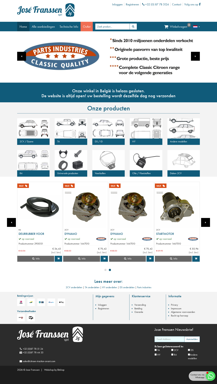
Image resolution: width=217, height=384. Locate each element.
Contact (176, 4)
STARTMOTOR (165, 234)
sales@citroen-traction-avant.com (39, 361)
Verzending (140, 304)
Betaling (138, 308)
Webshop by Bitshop (54, 369)
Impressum (176, 308)
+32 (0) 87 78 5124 (156, 4)
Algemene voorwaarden (183, 312)
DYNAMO (70, 234)
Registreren (132, 4)
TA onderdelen (92, 287)
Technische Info (69, 26)
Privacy (174, 304)
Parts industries (144, 287)
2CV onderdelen (74, 287)
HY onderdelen (109, 287)
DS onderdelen (127, 287)
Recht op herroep (179, 315)
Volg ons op (193, 4)
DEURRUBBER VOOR (31, 234)
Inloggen (117, 4)
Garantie (138, 312)
